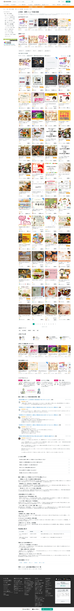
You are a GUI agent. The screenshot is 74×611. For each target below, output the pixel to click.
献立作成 (36, 562)
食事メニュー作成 (41, 562)
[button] (44, 459)
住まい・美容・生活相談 (10, 9)
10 (53, 324)
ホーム (4, 9)
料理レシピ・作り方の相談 (22, 568)
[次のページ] (55, 324)
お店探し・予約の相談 (38, 568)
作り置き (21, 562)
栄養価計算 (25, 562)
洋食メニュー (31, 562)
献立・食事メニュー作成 (30, 568)
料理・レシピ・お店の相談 (19, 9)
